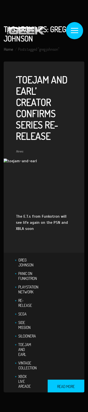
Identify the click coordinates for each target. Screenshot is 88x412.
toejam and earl (24, 349)
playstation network (28, 289)
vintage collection (27, 365)
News (19, 151)
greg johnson (25, 262)
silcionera (27, 336)
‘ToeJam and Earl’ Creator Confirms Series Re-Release (41, 107)
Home (8, 49)
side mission (24, 325)
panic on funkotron (27, 276)
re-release (25, 303)
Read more (66, 386)
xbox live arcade (24, 381)
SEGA (22, 314)
